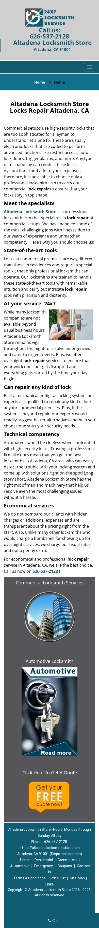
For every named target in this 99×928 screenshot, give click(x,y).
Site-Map (77, 878)
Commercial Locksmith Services (50, 583)
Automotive (19, 866)
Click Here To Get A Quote (49, 772)
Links (49, 884)
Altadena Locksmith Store (30, 211)
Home (39, 82)
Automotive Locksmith (49, 661)
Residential (44, 860)
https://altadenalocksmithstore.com (50, 848)
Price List (58, 878)
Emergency (43, 866)
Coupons (65, 866)
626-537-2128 (49, 36)
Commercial (67, 860)
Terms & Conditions (29, 878)
